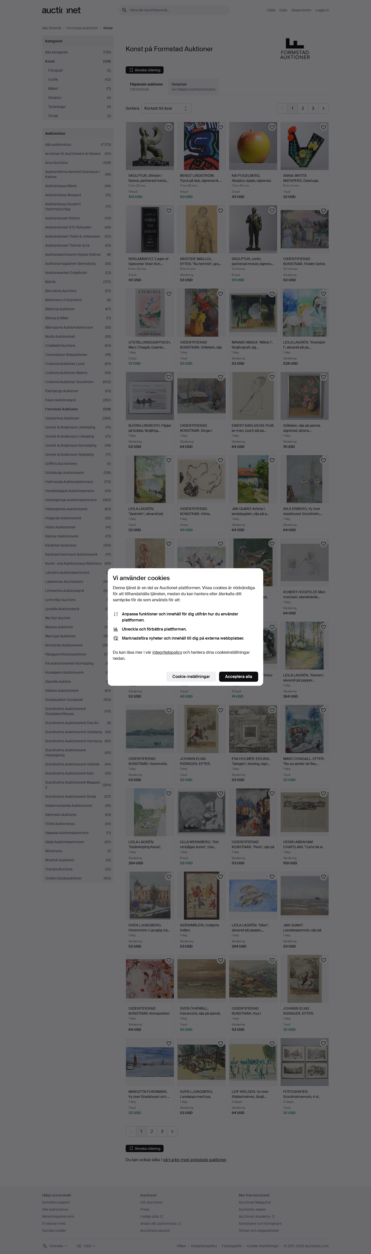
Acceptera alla (238, 676)
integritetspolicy (167, 652)
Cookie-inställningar (191, 676)
